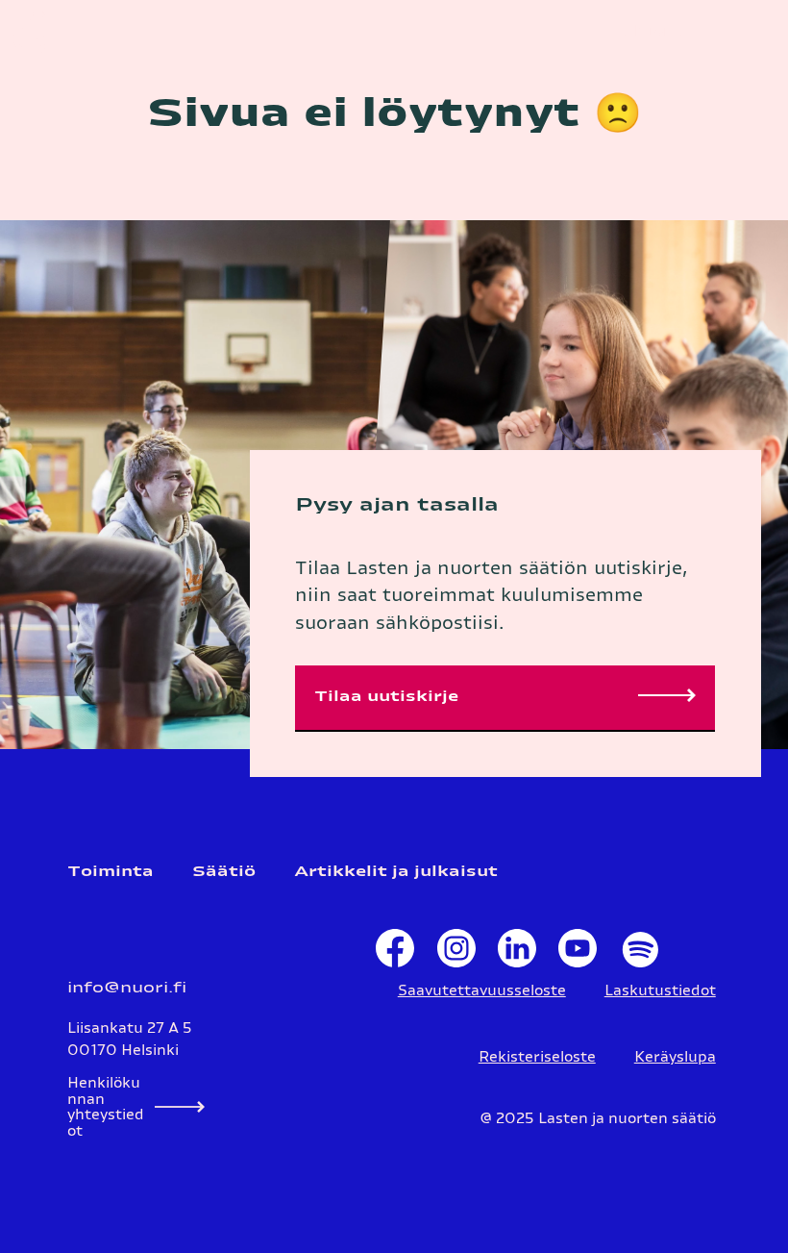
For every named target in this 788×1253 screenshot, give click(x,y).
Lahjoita (650, 31)
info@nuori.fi (126, 988)
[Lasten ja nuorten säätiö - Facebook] (395, 953)
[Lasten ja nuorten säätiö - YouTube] (578, 953)
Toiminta (110, 872)
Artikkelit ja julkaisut (396, 872)
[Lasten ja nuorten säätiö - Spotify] (638, 953)
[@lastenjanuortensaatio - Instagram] (456, 953)
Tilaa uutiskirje (386, 696)
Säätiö (224, 872)
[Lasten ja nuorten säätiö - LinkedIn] (516, 953)
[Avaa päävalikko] (749, 32)
